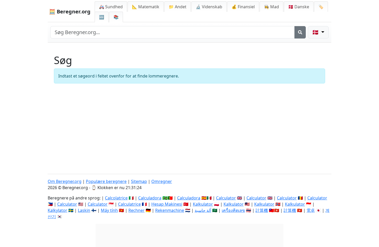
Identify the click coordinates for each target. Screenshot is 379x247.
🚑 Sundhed (111, 7)
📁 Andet (177, 7)
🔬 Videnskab (209, 7)
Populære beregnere (106, 181)
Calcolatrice (116, 198)
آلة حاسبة (203, 210)
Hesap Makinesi (166, 204)
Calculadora (149, 198)
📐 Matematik (145, 7)
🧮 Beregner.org (69, 11)
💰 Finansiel (243, 7)
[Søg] (300, 32)
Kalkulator (203, 204)
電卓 (311, 210)
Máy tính (109, 210)
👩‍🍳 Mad (271, 7)
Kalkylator (57, 210)
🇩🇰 (298, 7)
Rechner (136, 210)
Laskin (84, 210)
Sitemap (139, 181)
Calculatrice (129, 204)
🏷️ (321, 7)
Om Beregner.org (64, 181)
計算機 (262, 210)
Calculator (226, 198)
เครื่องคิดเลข (233, 210)
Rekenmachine (169, 210)
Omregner (161, 181)
